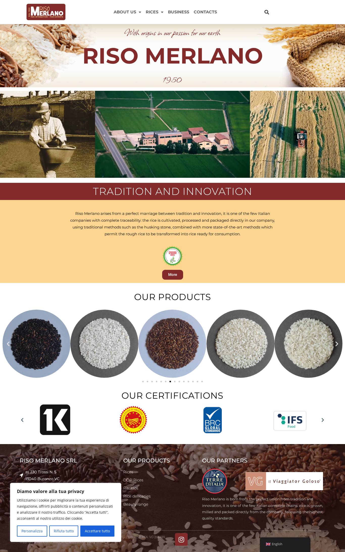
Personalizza (32, 531)
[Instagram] (181, 539)
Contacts (205, 12)
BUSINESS (178, 12)
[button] (266, 12)
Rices (152, 12)
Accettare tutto (97, 531)
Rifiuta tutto (64, 531)
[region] (65, 512)
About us (125, 12)
